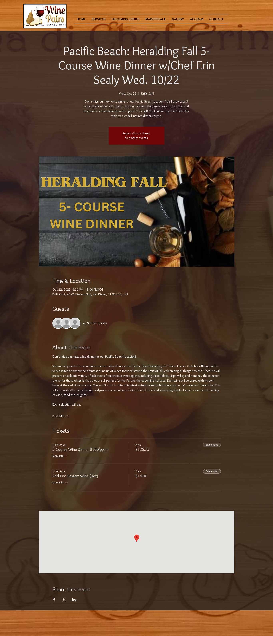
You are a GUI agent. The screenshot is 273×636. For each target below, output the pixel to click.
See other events (136, 138)
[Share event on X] (64, 599)
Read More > (60, 416)
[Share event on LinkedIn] (74, 599)
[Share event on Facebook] (54, 599)
